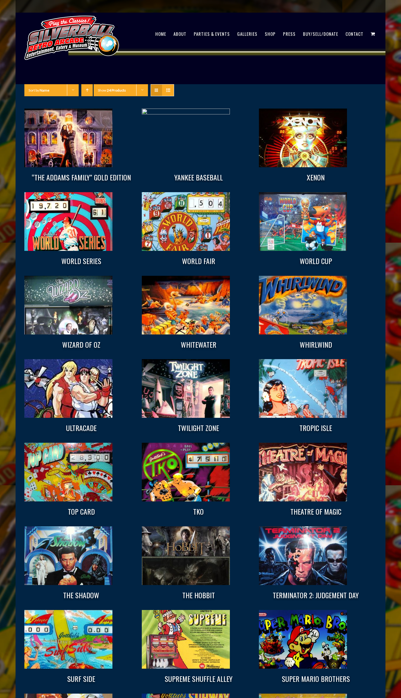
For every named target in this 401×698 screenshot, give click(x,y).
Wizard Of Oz (81, 344)
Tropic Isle (315, 427)
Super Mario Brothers (316, 678)
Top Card (81, 511)
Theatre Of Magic (315, 511)
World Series (81, 261)
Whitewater (198, 344)
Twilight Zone (198, 427)
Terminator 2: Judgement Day (316, 595)
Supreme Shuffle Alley (198, 678)
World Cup (316, 261)
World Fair (198, 261)
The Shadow (81, 595)
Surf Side (81, 678)
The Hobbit (198, 595)
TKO (198, 511)
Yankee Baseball (198, 177)
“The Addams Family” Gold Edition (81, 177)
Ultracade (81, 427)
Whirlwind (316, 344)
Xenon (316, 177)
